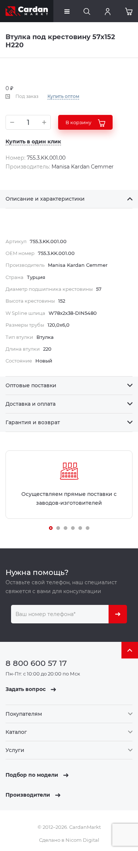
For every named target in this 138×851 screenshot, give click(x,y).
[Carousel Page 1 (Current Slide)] (51, 528)
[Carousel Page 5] (80, 528)
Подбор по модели (33, 775)
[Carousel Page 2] (58, 528)
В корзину (79, 122)
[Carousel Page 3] (65, 528)
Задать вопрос (26, 689)
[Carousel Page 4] (73, 528)
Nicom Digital (82, 840)
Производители (29, 795)
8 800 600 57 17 (36, 663)
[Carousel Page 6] (87, 528)
